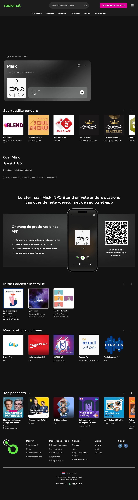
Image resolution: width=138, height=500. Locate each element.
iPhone (98, 445)
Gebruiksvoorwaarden (58, 445)
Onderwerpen (100, 13)
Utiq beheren (54, 457)
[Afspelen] (82, 92)
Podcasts (50, 13)
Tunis (15, 177)
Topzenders (37, 13)
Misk (34, 94)
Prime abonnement (80, 459)
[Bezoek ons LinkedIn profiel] (120, 445)
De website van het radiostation (16, 170)
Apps (74, 449)
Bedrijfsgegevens (56, 453)
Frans (7, 177)
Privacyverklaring (56, 449)
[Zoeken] (85, 5)
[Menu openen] (132, 5)
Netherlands (70, 473)
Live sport (62, 13)
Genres (87, 13)
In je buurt (75, 13)
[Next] (131, 109)
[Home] (8, 56)
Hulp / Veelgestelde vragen (80, 454)
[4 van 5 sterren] (14, 163)
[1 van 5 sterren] (4, 163)
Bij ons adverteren (33, 453)
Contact (75, 445)
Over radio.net (32, 445)
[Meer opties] (85, 65)
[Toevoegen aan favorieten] (79, 65)
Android (98, 453)
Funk (18, 72)
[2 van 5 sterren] (8, 163)
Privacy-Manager (56, 461)
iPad (97, 449)
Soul (10, 72)
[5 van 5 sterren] (17, 163)
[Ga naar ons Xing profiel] (126, 445)
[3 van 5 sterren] (11, 163)
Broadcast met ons (34, 457)
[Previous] (123, 109)
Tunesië (24, 177)
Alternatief (28, 72)
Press (28, 449)
